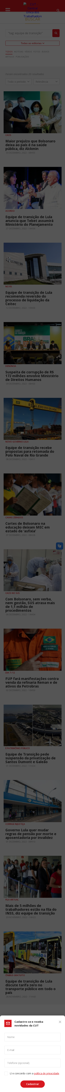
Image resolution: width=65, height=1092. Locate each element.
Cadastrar (32, 1084)
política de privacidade (46, 1073)
